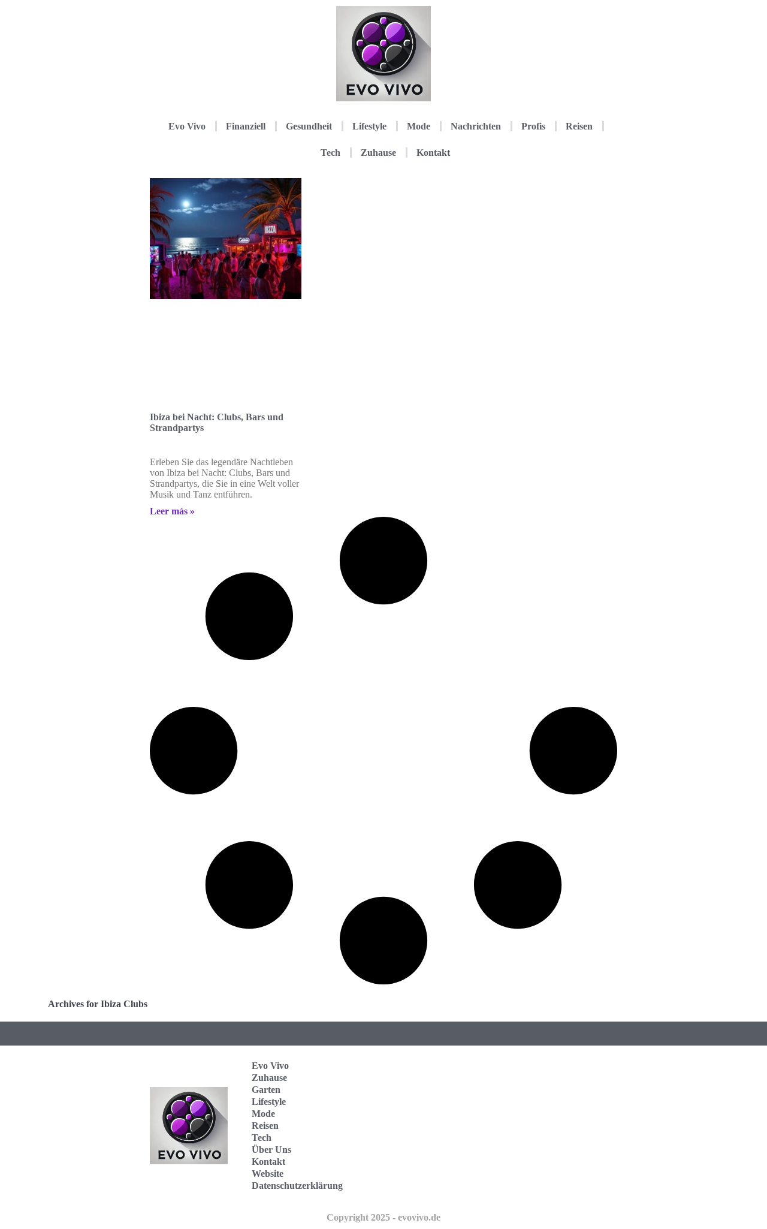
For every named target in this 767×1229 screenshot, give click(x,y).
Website (267, 1173)
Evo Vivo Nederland (562, 1144)
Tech (330, 152)
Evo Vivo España (559, 1107)
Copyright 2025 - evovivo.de (383, 1217)
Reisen (579, 126)
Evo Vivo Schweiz (559, 1181)
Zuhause (378, 152)
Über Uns (271, 1149)
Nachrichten (476, 126)
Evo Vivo (187, 126)
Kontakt (433, 152)
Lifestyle (369, 126)
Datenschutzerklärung (297, 1185)
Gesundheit (309, 126)
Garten (266, 1090)
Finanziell (245, 126)
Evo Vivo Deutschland (566, 1069)
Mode (418, 126)
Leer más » (172, 511)
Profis (533, 126)
